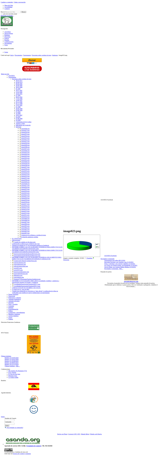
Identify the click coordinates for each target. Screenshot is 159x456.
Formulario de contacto (33, 446)
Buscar (3, 12)
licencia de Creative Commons (22, 453)
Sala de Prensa (8, 33)
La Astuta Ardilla (13, 377)
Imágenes (55, 55)
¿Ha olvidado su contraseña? (14, 427)
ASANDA (7, 32)
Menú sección (5, 74)
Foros (6, 45)
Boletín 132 (11, 359)
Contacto (7, 8)
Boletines (7, 35)
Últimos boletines (6, 356)
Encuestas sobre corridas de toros (41, 55)
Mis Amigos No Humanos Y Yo (17, 371)
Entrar (6, 52)
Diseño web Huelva (96, 434)
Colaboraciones (8, 41)
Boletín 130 (11, 363)
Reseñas (6, 40)
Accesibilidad (8, 7)
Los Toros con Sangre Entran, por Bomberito (120, 265)
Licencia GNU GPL (74, 434)
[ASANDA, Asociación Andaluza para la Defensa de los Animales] (22, 444)
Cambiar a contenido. (7, 2)
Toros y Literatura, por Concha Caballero (119, 264)
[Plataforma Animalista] (33, 402)
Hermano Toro (12, 376)
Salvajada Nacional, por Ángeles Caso (119, 262)
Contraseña (8, 422)
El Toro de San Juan (14, 374)
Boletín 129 (11, 364)
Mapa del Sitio (8, 5)
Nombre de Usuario (10, 418)
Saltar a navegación (19, 2)
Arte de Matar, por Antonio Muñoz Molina (120, 267)
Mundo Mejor (85, 434)
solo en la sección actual (10, 14)
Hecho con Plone (62, 434)
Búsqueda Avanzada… (7, 15)
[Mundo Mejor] (33, 413)
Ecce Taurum (12, 372)
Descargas (7, 37)
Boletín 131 (11, 361)
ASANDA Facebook (110, 255)
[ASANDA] (7, 25)
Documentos (8, 43)
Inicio (12, 55)
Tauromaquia (27, 55)
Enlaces (6, 38)
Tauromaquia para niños (114, 260)
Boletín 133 (11, 358)
